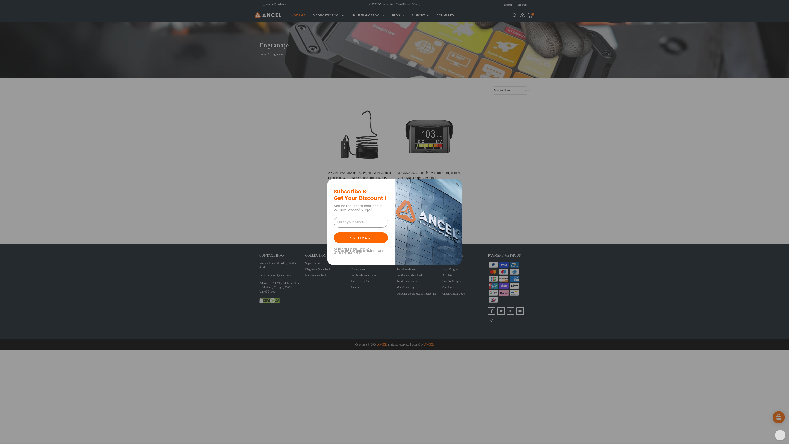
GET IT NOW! (360, 237)
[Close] (457, 184)
